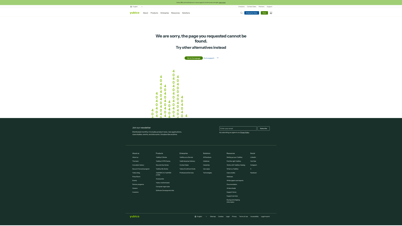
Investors (135, 192)
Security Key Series (162, 165)
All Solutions (207, 157)
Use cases (206, 169)
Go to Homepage (193, 58)
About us (135, 157)
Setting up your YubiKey (234, 157)
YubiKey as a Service (186, 157)
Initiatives (206, 161)
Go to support (209, 58)
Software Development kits (165, 190)
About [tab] (145, 13)
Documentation (232, 184)
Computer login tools (163, 186)
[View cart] (271, 13)
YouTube (253, 161)
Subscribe (263, 128)
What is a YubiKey (232, 169)
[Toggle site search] (241, 13)
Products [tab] (154, 13)
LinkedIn (253, 157)
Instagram (253, 165)
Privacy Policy (244, 132)
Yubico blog (136, 173)
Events (134, 180)
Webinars (230, 177)
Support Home (231, 192)
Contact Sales (184, 165)
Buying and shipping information (233, 201)
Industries (206, 165)
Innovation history (138, 165)
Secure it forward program (141, 169)
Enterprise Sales (251, 13)
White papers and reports (235, 180)
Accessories (160, 179)
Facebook (253, 173)
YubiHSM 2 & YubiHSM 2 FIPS (163, 174)
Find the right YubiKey (234, 161)
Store (264, 13)
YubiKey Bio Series (162, 169)
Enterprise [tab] (165, 13)
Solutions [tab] (186, 13)
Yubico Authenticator (163, 183)
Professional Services (187, 173)
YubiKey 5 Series (161, 157)
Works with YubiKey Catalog (236, 165)
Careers (135, 188)
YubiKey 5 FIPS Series (163, 161)
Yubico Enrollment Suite (187, 169)
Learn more (222, 2)
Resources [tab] (175, 13)
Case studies (231, 173)
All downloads (231, 188)
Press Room (136, 177)
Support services (232, 196)
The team (135, 161)
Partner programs (138, 184)
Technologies (207, 173)
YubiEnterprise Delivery (187, 161)
